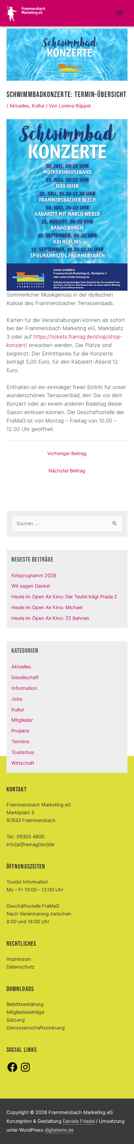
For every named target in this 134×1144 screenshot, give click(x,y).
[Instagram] (25, 1071)
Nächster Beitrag (66, 471)
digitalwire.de (59, 1130)
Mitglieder (22, 720)
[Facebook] (12, 1071)
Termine (20, 742)
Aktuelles (19, 106)
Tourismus (22, 752)
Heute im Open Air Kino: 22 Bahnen (50, 618)
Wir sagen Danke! (30, 586)
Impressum (19, 959)
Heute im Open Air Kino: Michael (46, 607)
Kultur (38, 106)
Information (24, 688)
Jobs (16, 699)
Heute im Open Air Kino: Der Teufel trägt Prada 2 (64, 597)
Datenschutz (20, 967)
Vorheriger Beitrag (67, 453)
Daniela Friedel (79, 1121)
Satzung (16, 1020)
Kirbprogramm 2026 (33, 576)
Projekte (20, 731)
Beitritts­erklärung (25, 1004)
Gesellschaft (25, 677)
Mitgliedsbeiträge (25, 1012)
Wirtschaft (22, 763)
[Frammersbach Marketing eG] (26, 13)
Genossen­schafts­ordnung (36, 1028)
